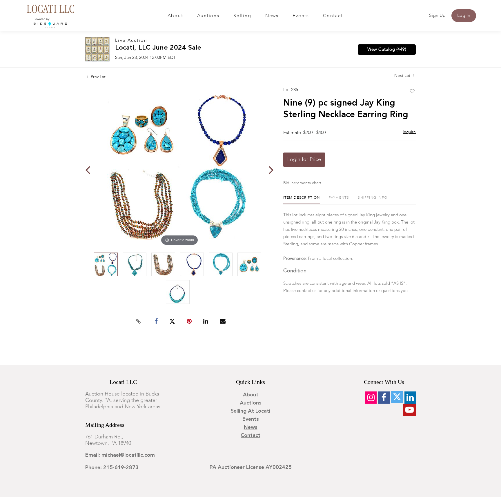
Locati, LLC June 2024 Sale (158, 48)
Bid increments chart (302, 183)
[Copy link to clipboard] (138, 321)
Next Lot (402, 76)
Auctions (208, 16)
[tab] (301, 200)
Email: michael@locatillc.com (120, 455)
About (175, 16)
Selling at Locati (251, 411)
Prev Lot (98, 77)
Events (301, 16)
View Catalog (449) (386, 50)
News (272, 16)
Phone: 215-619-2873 (112, 467)
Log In (463, 15)
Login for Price (304, 159)
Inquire (409, 132)
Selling (242, 16)
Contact (333, 16)
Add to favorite (412, 92)
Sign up (437, 15)
